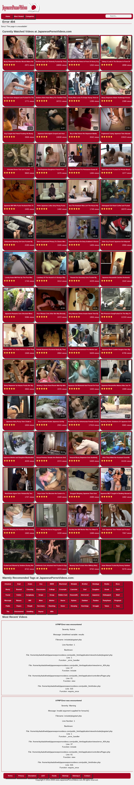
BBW (52, 584)
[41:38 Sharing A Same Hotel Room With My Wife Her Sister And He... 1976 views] (51, 360)
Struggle (96, 606)
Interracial (85, 595)
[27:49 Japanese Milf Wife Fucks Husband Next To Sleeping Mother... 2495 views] (19, 180)
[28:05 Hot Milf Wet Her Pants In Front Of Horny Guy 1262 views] (84, 36)
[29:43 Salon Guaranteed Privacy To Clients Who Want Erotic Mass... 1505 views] (51, 216)
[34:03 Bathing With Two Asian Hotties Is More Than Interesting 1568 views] (19, 324)
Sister (63, 606)
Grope (41, 595)
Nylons (73, 600)
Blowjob (74, 584)
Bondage (96, 584)
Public (8, 606)
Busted (19, 589)
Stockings (85, 606)
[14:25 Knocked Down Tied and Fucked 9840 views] (19, 144)
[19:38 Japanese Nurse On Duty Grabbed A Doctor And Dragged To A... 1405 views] (84, 216)
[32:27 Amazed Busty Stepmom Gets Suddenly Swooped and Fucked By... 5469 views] (84, 432)
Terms (10, 776)
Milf (30, 600)
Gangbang (30, 595)
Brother (85, 584)
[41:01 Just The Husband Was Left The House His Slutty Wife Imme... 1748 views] (84, 180)
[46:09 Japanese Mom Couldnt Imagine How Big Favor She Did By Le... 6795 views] (116, 324)
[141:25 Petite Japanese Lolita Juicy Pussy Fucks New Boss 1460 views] (51, 180)
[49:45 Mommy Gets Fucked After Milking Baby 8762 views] (84, 540)
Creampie (62, 589)
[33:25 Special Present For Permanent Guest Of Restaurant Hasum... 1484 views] (84, 144)
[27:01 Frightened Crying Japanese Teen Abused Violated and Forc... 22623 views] (116, 108)
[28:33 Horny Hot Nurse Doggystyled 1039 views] (51, 504)
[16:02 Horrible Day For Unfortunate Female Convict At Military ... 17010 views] (84, 396)
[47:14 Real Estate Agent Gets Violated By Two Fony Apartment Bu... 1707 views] (19, 468)
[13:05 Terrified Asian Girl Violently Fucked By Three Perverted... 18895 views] (51, 36)
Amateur (8, 584)
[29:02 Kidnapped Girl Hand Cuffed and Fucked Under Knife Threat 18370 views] (116, 180)
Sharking (52, 606)
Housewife (74, 595)
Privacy (21, 776)
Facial (8, 595)
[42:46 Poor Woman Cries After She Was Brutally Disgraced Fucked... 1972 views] (51, 288)
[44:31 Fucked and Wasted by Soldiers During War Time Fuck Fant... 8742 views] (19, 540)
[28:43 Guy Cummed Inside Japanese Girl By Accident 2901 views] (51, 396)
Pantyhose (107, 600)
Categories (30, 16)
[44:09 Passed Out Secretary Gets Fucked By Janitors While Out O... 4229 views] (84, 252)
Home (8, 16)
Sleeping (74, 606)
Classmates (40, 589)
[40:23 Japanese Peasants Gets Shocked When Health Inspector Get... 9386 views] (19, 288)
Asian (30, 584)
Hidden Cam (62, 595)
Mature (18, 600)
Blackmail (63, 584)
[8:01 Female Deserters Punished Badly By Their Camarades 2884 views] (51, 324)
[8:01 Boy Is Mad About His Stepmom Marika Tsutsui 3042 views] (84, 108)
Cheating (30, 589)
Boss (118, 584)
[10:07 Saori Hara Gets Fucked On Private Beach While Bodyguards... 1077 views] (116, 144)
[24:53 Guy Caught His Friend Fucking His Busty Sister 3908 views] (19, 108)
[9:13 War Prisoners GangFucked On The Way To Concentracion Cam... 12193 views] (116, 288)
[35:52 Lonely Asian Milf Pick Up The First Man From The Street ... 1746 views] (19, 252)
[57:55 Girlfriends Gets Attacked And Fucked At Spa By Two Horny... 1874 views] (51, 540)
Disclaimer (32, 776)
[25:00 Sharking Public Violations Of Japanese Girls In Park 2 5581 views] (116, 396)
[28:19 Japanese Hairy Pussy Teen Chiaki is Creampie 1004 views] (19, 396)
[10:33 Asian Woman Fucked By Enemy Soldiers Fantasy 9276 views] (116, 540)
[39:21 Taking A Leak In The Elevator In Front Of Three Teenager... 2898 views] (116, 36)
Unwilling (30, 611)
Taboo (107, 606)
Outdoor (85, 600)
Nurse (63, 600)
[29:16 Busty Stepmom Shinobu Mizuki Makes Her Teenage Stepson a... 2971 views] (19, 36)
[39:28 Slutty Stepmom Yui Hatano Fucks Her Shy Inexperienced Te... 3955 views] (19, 360)
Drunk (107, 589)
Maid (118, 595)
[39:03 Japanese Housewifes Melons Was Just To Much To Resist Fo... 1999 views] (116, 360)
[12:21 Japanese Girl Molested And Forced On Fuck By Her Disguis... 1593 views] (84, 360)
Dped (118, 589)
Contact (87, 776)
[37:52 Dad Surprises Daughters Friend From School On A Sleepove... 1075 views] (51, 144)
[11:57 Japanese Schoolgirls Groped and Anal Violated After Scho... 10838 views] (51, 108)
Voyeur (40, 611)
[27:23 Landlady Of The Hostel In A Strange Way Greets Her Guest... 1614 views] (51, 252)
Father (18, 595)
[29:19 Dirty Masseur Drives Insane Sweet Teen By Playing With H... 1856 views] (84, 288)
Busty (8, 589)
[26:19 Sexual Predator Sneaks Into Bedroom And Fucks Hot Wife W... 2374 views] (51, 432)
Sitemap (65, 776)
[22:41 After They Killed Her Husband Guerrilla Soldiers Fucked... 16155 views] (116, 432)
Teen (118, 606)
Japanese (95, 595)
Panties (96, 600)
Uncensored (18, 611)
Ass (40, 584)
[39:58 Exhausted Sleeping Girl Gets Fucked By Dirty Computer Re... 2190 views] (19, 216)
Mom (41, 600)
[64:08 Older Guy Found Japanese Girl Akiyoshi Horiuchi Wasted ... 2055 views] (116, 216)
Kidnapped (107, 595)
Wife (52, 611)
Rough (29, 606)
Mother (51, 600)
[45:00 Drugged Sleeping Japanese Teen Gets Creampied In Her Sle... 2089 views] (84, 468)
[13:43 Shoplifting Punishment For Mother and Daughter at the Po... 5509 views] (84, 324)
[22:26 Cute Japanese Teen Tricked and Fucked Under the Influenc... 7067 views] (116, 504)
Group (52, 595)
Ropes (18, 606)
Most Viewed (19, 16)
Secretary (41, 606)
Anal (19, 584)
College (52, 589)
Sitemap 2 (76, 776)
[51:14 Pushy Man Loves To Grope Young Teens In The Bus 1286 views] (84, 72)
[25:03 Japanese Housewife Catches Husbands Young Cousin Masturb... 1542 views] (116, 252)
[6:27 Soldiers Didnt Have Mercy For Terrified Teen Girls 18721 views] (51, 72)
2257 (43, 776)
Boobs (106, 584)
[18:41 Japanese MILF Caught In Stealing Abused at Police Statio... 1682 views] (116, 468)
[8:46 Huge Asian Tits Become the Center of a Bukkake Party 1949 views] (51, 468)
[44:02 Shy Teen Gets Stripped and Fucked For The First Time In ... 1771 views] (19, 72)
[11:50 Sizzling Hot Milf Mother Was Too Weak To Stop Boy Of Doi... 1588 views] (84, 504)
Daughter (95, 589)
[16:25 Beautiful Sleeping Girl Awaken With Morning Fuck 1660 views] (19, 504)
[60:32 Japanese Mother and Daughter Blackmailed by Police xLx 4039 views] (19, 432)
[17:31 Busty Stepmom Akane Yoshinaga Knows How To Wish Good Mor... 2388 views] (116, 72)
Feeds (54, 776)
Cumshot (73, 589)
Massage (7, 600)
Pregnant (117, 600)
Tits (8, 611)
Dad (84, 589)
